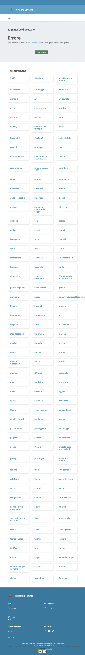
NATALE (38, 373)
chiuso (62, 156)
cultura (37, 179)
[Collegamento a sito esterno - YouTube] (49, 631)
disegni (13, 207)
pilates (37, 437)
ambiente (63, 89)
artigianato (64, 98)
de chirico (14, 188)
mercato (38, 343)
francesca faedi (66, 257)
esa (36, 220)
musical (14, 373)
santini (37, 488)
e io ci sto (63, 207)
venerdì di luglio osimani (18, 567)
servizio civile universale (16, 508)
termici (37, 538)
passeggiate (40, 428)
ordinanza (63, 400)
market (13, 343)
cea (60, 147)
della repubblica (17, 197)
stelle (13, 529)
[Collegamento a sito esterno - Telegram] (52, 631)
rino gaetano (65, 469)
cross (12, 179)
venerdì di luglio (66, 557)
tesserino (63, 538)
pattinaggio (64, 428)
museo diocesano (15, 362)
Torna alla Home (41, 52)
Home (9, 18)
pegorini (14, 437)
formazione (15, 257)
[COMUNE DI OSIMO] (11, 9)
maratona (39, 333)
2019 (12, 78)
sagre (13, 488)
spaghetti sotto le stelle (17, 519)
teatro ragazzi (17, 538)
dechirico (38, 188)
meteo (62, 343)
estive (13, 230)
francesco (14, 266)
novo (12, 391)
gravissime (15, 296)
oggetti (62, 391)
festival (62, 239)
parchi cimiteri (17, 419)
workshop (39, 578)
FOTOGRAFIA (40, 257)
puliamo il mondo (63, 459)
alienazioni (15, 89)
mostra (37, 352)
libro (36, 324)
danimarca (64, 179)
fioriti (61, 248)
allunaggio (39, 89)
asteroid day (40, 108)
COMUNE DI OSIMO (24, 9)
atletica (62, 108)
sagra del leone (66, 479)
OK (40, 651)
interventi (15, 315)
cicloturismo (16, 168)
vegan (37, 557)
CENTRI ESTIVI (17, 156)
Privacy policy (42, 648)
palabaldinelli (65, 410)
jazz (60, 315)
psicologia (39, 458)
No (45, 651)
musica (62, 361)
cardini (13, 147)
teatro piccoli (65, 529)
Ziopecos (63, 578)
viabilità (62, 566)
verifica (37, 566)
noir (12, 382)
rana (36, 469)
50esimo (38, 78)
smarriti (62, 506)
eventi (37, 230)
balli (61, 117)
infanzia (62, 306)
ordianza (38, 400)
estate (62, 220)
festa (36, 239)
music (37, 361)
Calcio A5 (38, 138)
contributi (63, 168)
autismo (14, 117)
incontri (38, 306)
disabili (62, 197)
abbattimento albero (65, 79)
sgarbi (37, 506)
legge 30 (14, 324)
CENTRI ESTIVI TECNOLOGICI (41, 157)
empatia (14, 220)
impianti (14, 306)
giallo (61, 266)
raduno (13, 469)
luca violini (64, 324)
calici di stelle (65, 138)
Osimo (13, 410)
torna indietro (32, 42)
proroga (14, 458)
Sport (36, 518)
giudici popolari (17, 287)
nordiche (38, 382)
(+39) (9, 619)
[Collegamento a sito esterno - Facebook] (45, 631)
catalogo (38, 147)
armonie (14, 98)
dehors (62, 188)
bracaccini (15, 138)
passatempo (16, 428)
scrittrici (38, 497)
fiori (36, 248)
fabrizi (62, 230)
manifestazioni (17, 333)
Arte (36, 98)
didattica (38, 197)
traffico (13, 548)
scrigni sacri (15, 497)
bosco (61, 126)
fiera (12, 248)
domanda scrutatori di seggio (40, 209)
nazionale (63, 373)
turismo (62, 548)
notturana (63, 382)
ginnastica (15, 276)
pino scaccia (64, 437)
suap (36, 529)
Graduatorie (40, 287)
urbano (13, 557)
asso (12, 108)
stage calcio (64, 518)
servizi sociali (65, 497)
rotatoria (14, 479)
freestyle (38, 266)
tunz (36, 548)
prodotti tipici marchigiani (65, 448)
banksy (13, 126)
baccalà (37, 117)
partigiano (39, 419)
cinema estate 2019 (41, 169)
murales (63, 352)
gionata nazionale (39, 277)
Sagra (37, 479)
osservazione (40, 410)
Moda (13, 352)
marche (62, 333)
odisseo (38, 391)
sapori (61, 488)
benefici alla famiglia (40, 127)
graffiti (62, 287)
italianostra (39, 315)
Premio (37, 446)
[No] (82, 649)
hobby (37, 296)
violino (13, 578)
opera (13, 400)
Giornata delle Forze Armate (65, 277)
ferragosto (15, 239)
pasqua (62, 419)
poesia (13, 446)
